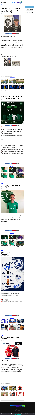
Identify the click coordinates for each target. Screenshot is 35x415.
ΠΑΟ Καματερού (10, 76)
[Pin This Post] (14, 33)
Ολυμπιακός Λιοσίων (6, 383)
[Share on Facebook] (7, 33)
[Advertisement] (12, 70)
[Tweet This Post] (10, 33)
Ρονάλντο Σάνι (10, 383)
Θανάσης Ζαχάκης (5, 340)
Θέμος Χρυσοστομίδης (6, 76)
